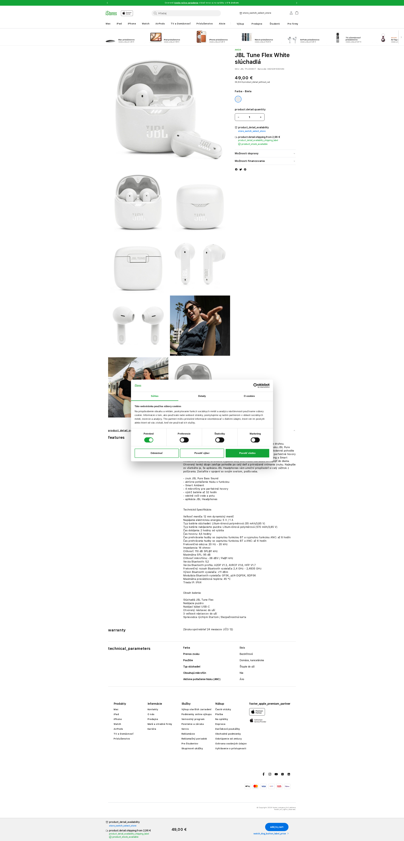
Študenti (275, 24)
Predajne (257, 24)
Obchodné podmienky (228, 734)
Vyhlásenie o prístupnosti (230, 748)
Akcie (222, 23)
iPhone (132, 23)
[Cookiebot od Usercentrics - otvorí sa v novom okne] (256, 385)
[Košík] (295, 12)
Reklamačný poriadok (194, 738)
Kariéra (152, 729)
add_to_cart (276, 827)
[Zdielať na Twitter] (240, 169)
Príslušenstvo (204, 23)
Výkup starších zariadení (196, 709)
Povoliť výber (201, 453)
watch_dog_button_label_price (269, 833)
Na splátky (221, 719)
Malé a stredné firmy (160, 724)
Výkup (240, 24)
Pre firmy (293, 24)
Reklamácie (188, 734)
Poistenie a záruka (192, 724)
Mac (108, 23)
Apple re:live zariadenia (186, 3)
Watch (145, 23)
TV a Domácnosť (180, 23)
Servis (185, 729)
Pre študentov (189, 743)
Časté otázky (223, 709)
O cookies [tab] (249, 396)
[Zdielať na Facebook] (236, 169)
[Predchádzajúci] (3, 37)
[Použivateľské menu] (291, 13)
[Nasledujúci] (401, 37)
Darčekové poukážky (227, 729)
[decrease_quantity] (238, 117)
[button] (107, 2)
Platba (219, 714)
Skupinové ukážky (192, 748)
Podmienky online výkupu (196, 714)
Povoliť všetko (247, 453)
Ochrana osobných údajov (231, 743)
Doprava (220, 724)
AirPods (160, 23)
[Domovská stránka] (119, 13)
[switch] (184, 440)
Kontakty (153, 709)
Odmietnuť (157, 453)
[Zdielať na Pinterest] (245, 169)
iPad (119, 23)
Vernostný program (193, 719)
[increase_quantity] (261, 117)
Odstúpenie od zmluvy (228, 738)
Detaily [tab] (202, 396)
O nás (151, 714)
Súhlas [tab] (155, 396)
